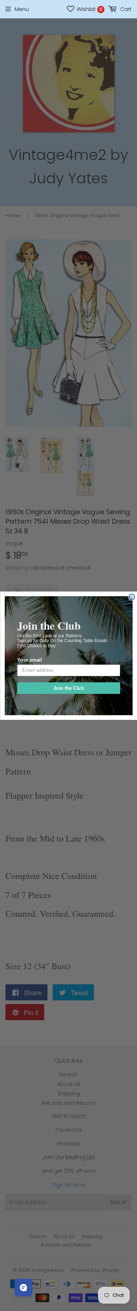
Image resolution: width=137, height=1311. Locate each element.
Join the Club (68, 687)
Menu (22, 9)
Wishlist (88, 9)
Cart (125, 9)
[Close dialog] (132, 597)
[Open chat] (23, 1287)
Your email (29, 659)
